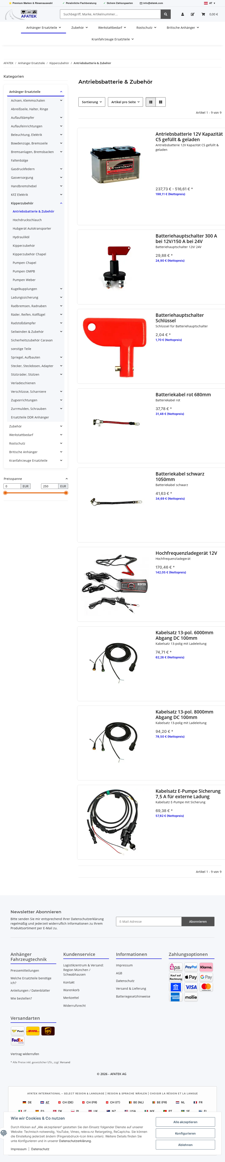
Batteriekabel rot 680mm (183, 394)
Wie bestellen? (21, 998)
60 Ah (192, 164)
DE (30, 1102)
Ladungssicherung (24, 297)
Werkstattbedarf (21, 435)
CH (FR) (91, 1102)
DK (60, 1111)
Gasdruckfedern (23, 169)
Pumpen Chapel (24, 263)
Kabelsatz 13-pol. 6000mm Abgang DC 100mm (185, 635)
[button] (182, 14)
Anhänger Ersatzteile (24, 92)
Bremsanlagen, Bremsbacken (32, 152)
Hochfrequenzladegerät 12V (186, 553)
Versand (65, 1062)
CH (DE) (67, 1102)
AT (47, 1102)
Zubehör (15, 426)
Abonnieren (198, 921)
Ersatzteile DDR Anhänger (30, 417)
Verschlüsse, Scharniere (28, 391)
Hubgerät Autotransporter (32, 228)
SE (188, 1111)
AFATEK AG (118, 1074)
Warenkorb (71, 990)
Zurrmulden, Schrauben (28, 409)
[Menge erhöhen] (220, 274)
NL (183, 1102)
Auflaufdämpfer (22, 117)
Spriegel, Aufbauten (25, 357)
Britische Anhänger (23, 452)
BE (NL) (138, 1102)
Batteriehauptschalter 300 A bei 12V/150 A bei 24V (186, 238)
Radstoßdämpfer (23, 323)
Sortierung (90, 102)
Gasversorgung (22, 177)
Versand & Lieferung (131, 988)
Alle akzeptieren (185, 1122)
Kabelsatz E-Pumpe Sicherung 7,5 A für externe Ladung (188, 793)
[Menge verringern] (159, 274)
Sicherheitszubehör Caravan (32, 340)
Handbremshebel (24, 186)
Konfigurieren (185, 1133)
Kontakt (68, 982)
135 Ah (192, 177)
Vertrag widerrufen (25, 1054)
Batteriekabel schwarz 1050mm (180, 476)
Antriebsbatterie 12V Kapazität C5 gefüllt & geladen (189, 136)
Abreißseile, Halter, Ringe (29, 109)
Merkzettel (71, 998)
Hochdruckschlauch (27, 220)
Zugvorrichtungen (24, 400)
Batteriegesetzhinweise (133, 996)
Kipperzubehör (22, 203)
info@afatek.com (153, 3)
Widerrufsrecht (74, 1005)
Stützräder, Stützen (25, 374)
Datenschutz (40, 1149)
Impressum (19, 1149)
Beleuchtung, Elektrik (26, 135)
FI (205, 1111)
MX (152, 1111)
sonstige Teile (21, 349)
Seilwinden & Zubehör (27, 332)
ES (42, 1111)
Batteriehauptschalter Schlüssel (180, 317)
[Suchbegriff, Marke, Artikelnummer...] (166, 14)
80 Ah (192, 170)
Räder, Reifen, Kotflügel (28, 314)
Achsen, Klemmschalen (28, 100)
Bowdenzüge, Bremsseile (29, 143)
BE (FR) (162, 1102)
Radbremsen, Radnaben (29, 306)
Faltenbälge (19, 160)
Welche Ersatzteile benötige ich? (31, 980)
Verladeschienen (23, 383)
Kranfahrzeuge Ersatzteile (28, 460)
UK (96, 1111)
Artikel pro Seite (123, 102)
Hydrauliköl (21, 237)
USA (133, 1111)
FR (200, 1102)
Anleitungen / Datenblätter (30, 990)
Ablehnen (185, 1145)
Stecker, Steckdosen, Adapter (32, 366)
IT (25, 1111)
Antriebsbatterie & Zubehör (33, 211)
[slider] (5, 493)
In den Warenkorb (189, 288)
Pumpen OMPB (24, 271)
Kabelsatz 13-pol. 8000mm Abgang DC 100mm (185, 714)
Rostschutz (17, 443)
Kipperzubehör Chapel (29, 254)
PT (170, 1111)
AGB (119, 973)
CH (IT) (115, 1102)
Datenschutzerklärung (75, 1141)
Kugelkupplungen (24, 289)
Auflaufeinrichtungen (26, 126)
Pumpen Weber (24, 280)
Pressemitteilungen (25, 970)
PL (78, 1111)
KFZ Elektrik (19, 195)
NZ (114, 1111)
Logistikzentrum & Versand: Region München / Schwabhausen (83, 969)
